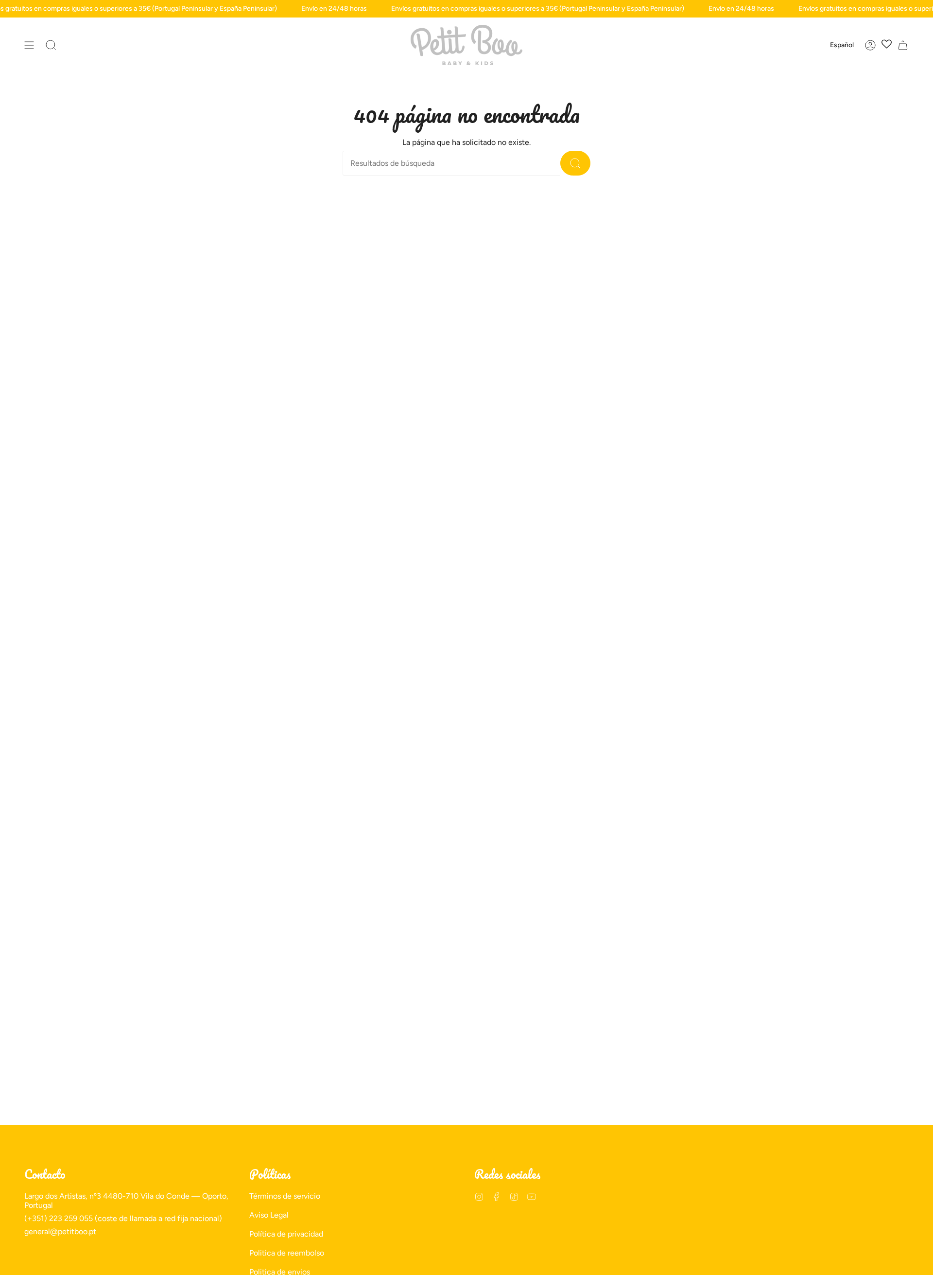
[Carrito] (903, 45)
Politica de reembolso (286, 1252)
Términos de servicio (284, 1196)
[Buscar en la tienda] (575, 163)
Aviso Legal (269, 1215)
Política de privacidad (286, 1234)
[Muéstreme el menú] (29, 45)
